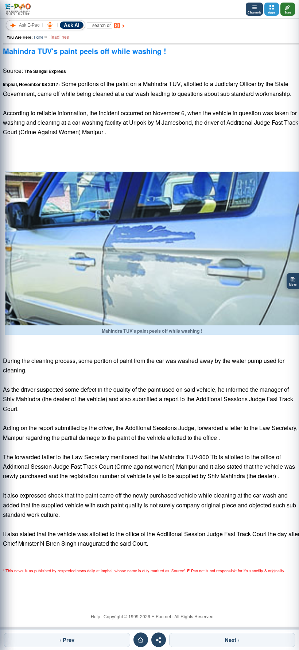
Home (38, 37)
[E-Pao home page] (140, 639)
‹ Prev (66, 640)
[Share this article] (158, 639)
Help (95, 616)
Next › (232, 640)
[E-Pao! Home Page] (17, 9)
